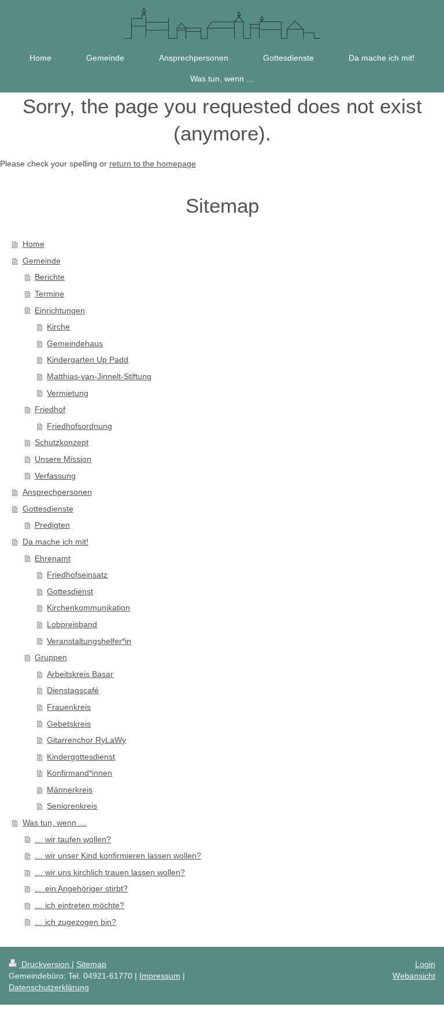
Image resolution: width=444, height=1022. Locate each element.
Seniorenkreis (72, 805)
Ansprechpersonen (57, 492)
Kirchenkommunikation (88, 607)
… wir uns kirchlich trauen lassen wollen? (110, 872)
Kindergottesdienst (81, 756)
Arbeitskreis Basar (80, 674)
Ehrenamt (53, 558)
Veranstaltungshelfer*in (89, 641)
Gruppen (51, 657)
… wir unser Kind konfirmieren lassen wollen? (118, 855)
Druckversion (45, 964)
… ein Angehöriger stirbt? (81, 888)
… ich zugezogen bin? (75, 922)
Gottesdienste (48, 508)
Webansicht (414, 975)
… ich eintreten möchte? (79, 905)
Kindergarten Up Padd (87, 359)
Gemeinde (42, 260)
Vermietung (67, 393)
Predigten (52, 524)
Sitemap (91, 964)
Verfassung (55, 475)
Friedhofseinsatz (77, 574)
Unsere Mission (63, 459)
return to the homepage (152, 163)
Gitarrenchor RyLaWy (86, 740)
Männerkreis (69, 789)
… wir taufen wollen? (73, 839)
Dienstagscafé (73, 690)
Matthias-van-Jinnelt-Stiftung (99, 376)
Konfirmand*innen (79, 772)
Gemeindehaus (75, 343)
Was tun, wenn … (55, 822)
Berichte (50, 277)
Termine (49, 293)
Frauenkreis (69, 707)
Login (425, 964)
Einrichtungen (60, 310)
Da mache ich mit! (55, 541)
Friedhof (50, 409)
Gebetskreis (69, 723)
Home (34, 244)
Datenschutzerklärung (49, 987)
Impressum (159, 975)
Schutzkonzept (61, 442)
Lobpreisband (72, 624)
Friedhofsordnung (79, 426)
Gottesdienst (70, 591)
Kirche (58, 326)
